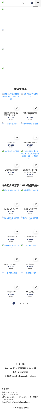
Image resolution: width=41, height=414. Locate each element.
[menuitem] (14, 303)
